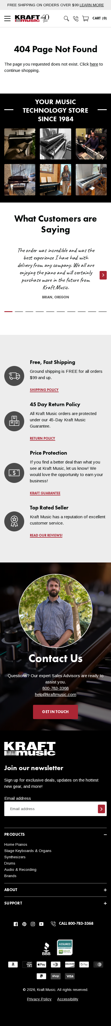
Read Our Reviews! (46, 535)
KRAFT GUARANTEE (45, 493)
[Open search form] (67, 19)
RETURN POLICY (42, 438)
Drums (9, 863)
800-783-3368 (55, 688)
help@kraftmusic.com (55, 694)
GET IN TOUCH (55, 712)
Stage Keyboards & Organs (28, 851)
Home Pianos (15, 844)
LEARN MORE (92, 5)
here (94, 64)
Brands (10, 876)
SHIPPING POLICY (44, 390)
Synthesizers (15, 857)
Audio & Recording (20, 869)
